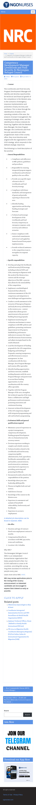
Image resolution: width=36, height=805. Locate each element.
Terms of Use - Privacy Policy (13, 795)
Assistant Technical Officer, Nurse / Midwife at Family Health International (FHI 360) (19, 623)
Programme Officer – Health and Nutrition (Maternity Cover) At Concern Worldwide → (17, 700)
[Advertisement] (18, 661)
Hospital (11, 53)
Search (6, 711)
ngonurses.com (8, 800)
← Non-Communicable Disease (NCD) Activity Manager (16, 689)
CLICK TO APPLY (14, 598)
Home (5, 53)
